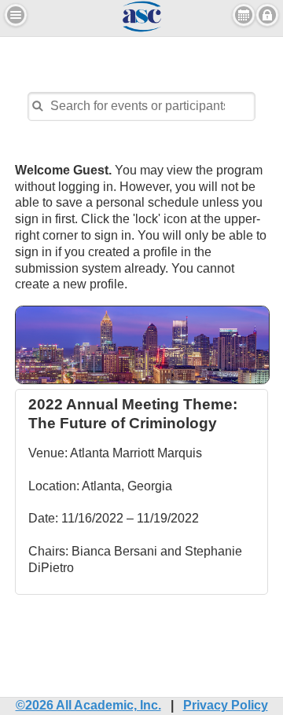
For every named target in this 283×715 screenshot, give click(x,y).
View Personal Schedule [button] (243, 15)
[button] (16, 15)
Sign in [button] (267, 15)
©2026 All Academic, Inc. (88, 705)
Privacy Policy (225, 705)
